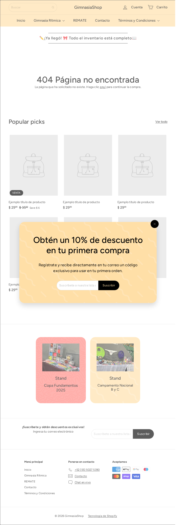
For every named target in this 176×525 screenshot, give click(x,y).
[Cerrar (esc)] (153, 224)
